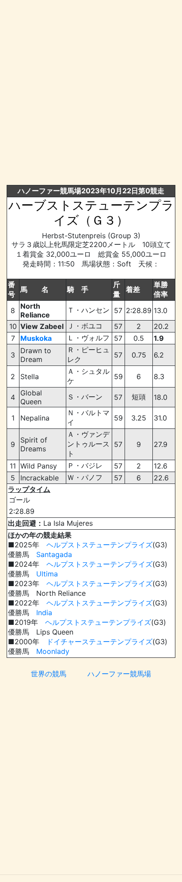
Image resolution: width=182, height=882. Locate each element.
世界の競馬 (48, 673)
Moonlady (52, 651)
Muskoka (36, 338)
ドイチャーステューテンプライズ (99, 641)
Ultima (47, 573)
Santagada (54, 554)
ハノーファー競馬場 (119, 673)
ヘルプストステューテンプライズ (99, 544)
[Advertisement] (91, 94)
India (44, 612)
